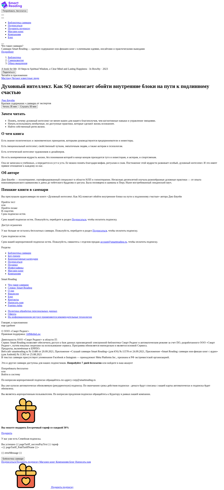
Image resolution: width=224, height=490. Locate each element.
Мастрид (6, 78)
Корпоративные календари (23, 258)
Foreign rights (15, 305)
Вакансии (13, 293)
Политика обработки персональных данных (32, 311)
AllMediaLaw (33, 334)
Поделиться (9, 72)
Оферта (12, 314)
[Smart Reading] (11, 7)
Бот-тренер (14, 256)
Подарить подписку (19, 28)
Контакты (13, 299)
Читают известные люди (25, 78)
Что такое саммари (18, 284)
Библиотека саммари (19, 22)
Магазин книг (16, 31)
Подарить (6, 433)
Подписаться (15, 25)
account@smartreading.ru (113, 241)
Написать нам (15, 302)
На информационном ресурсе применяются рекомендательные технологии (50, 317)
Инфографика (15, 267)
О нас (11, 290)
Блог (10, 37)
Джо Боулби (8, 100)
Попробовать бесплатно (14, 11)
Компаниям (14, 34)
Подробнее (7, 51)
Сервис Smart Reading (20, 287)
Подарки (13, 264)
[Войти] (2, 14)
